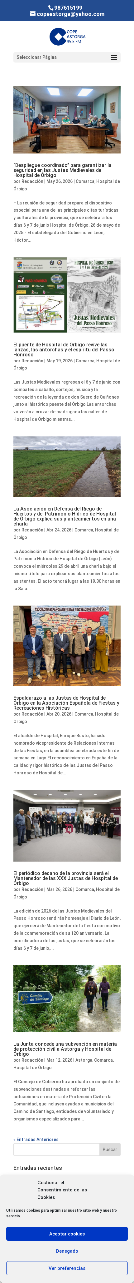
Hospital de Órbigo (32, 1067)
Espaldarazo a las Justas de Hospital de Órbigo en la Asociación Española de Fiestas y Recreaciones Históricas (66, 703)
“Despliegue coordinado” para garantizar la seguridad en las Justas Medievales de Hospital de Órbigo (62, 170)
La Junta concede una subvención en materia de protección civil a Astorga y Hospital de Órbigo (65, 1049)
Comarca (85, 181)
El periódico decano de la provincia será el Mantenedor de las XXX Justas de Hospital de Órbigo (65, 878)
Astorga (83, 1060)
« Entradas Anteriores (36, 1139)
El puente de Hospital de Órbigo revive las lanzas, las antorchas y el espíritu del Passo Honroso (63, 350)
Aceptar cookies (67, 1234)
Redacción (32, 181)
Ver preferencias (67, 1268)
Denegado (67, 1251)
